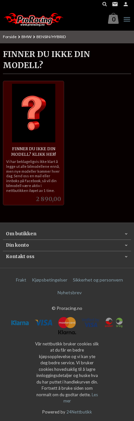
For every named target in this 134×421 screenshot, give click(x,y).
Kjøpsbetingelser (49, 280)
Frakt (21, 280)
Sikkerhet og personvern (98, 280)
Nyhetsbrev (70, 292)
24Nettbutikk (79, 411)
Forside (10, 36)
